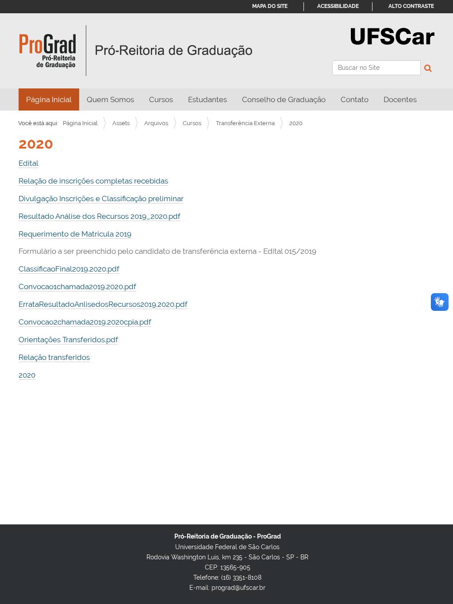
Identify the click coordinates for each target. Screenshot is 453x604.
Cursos (161, 99)
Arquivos (156, 123)
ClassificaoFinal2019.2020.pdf (69, 268)
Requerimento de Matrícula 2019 (75, 233)
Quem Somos (110, 99)
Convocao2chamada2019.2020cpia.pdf (85, 321)
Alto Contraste (411, 6)
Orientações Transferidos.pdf (68, 339)
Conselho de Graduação (284, 99)
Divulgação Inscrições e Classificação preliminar (101, 198)
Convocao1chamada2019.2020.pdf (77, 286)
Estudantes (207, 99)
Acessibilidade (338, 6)
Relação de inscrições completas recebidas (93, 180)
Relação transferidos (54, 357)
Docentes (400, 99)
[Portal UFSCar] (392, 35)
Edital (28, 163)
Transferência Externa (245, 123)
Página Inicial (49, 99)
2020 (27, 375)
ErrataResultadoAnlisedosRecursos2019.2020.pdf (103, 304)
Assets (121, 123)
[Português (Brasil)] (136, 51)
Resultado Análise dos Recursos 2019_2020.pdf (99, 216)
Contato (355, 99)
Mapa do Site (270, 6)
